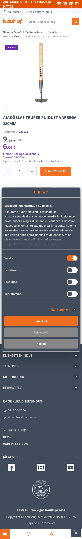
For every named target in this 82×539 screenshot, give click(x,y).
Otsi (75, 21)
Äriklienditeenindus (39, 12)
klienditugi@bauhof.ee (22, 417)
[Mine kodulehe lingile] (12, 22)
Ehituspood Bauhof (12, 32)
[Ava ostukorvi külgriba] (76, 532)
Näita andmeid (60, 309)
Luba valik (41, 332)
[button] (6, 108)
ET (77, 12)
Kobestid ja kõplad (12, 36)
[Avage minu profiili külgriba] (52, 534)
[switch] (72, 270)
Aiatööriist (53, 32)
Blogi (8, 437)
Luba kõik (41, 321)
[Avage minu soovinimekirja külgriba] (29, 534)
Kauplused (14, 12)
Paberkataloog (16, 444)
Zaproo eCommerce (41, 523)
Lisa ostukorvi (56, 171)
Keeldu (41, 343)
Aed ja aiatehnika (34, 32)
